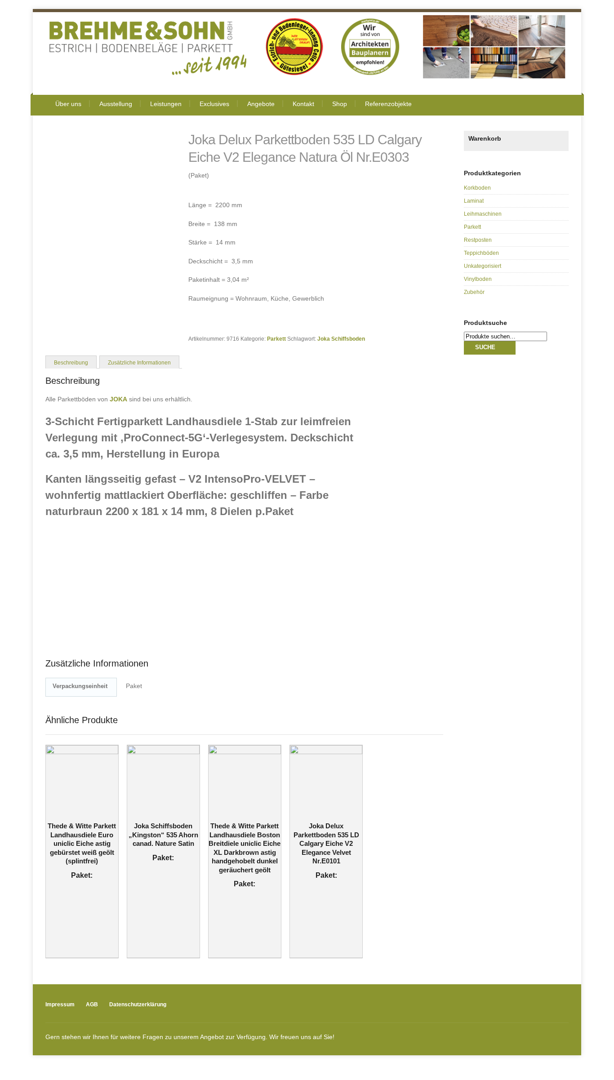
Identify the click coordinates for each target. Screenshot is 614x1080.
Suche (485, 347)
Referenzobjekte (388, 103)
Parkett (276, 339)
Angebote (261, 103)
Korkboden (477, 188)
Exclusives (214, 103)
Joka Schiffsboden (341, 339)
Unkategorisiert (482, 266)
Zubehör (474, 292)
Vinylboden (478, 279)
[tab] (71, 362)
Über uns (68, 103)
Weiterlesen (75, 813)
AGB (92, 1004)
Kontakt (303, 103)
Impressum (60, 1004)
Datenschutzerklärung (137, 1004)
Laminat (474, 201)
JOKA (118, 399)
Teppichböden (481, 253)
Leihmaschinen (483, 214)
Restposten (478, 240)
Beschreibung (71, 362)
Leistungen (166, 103)
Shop (339, 103)
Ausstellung (115, 103)
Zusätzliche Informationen (139, 362)
